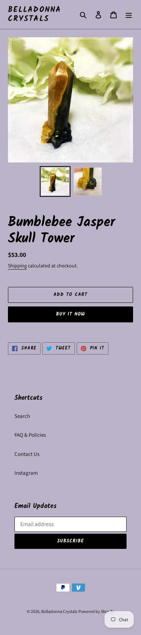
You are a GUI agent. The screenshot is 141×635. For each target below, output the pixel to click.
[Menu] (128, 14)
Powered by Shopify (96, 611)
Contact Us (26, 453)
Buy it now (70, 314)
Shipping (17, 265)
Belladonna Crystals (34, 14)
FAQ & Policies (30, 434)
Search (22, 415)
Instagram (26, 472)
